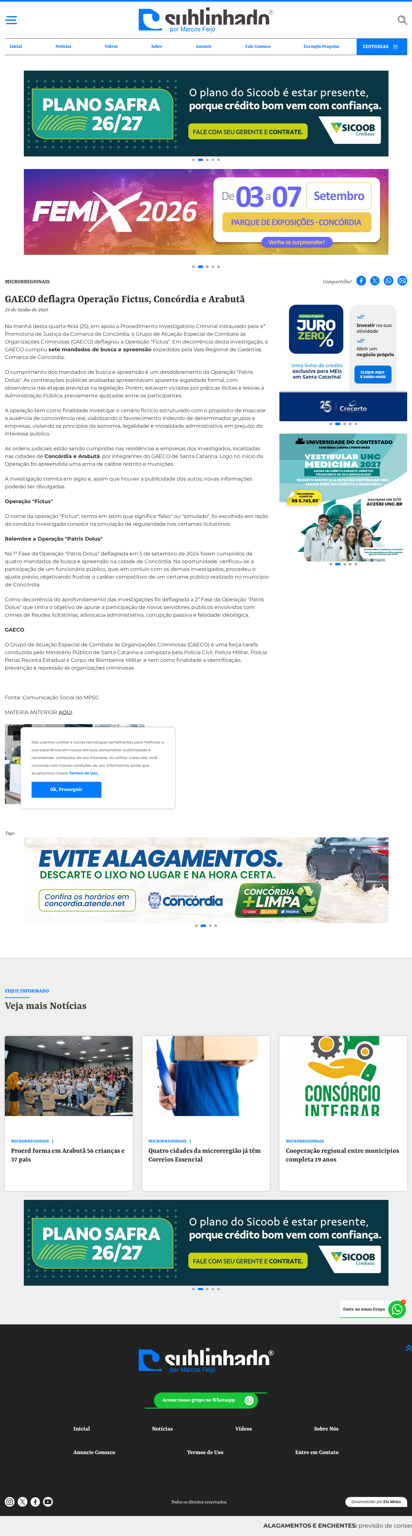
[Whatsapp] (388, 280)
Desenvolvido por (376, 1502)
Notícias (63, 46)
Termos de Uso (205, 1453)
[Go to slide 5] (218, 160)
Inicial (16, 46)
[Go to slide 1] (193, 160)
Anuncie (204, 46)
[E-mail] (402, 280)
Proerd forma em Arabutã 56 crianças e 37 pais (68, 1155)
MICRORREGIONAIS (27, 282)
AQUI (65, 712)
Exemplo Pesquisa (321, 46)
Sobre (156, 46)
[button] (206, 1400)
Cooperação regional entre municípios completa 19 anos (342, 1155)
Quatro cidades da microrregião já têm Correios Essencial (204, 1155)
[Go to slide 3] (207, 160)
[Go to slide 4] (213, 160)
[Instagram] (9, 1502)
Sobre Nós (326, 1429)
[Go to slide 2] (200, 160)
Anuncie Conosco (94, 1453)
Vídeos (111, 46)
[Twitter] (375, 280)
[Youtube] (48, 1502)
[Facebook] (361, 280)
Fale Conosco (257, 46)
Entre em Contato (317, 1453)
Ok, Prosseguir (66, 790)
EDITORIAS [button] (376, 47)
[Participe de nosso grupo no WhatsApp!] (373, 1309)
